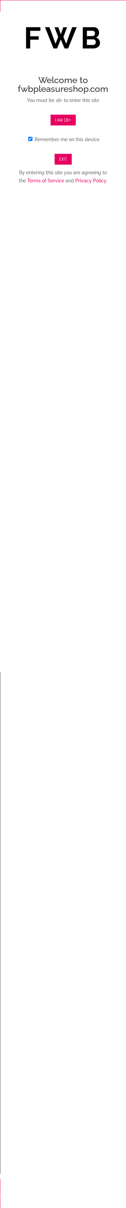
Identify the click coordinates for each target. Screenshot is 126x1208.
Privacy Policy (90, 180)
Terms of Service (45, 180)
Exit (63, 159)
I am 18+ (63, 120)
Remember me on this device (66, 139)
